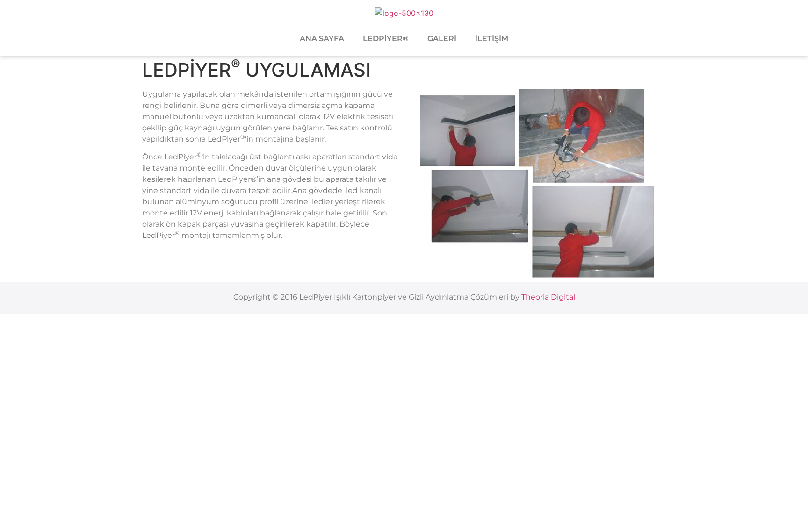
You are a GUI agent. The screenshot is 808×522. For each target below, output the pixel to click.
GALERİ (441, 38)
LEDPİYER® (386, 38)
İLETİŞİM (491, 38)
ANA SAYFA (322, 38)
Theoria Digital (548, 297)
